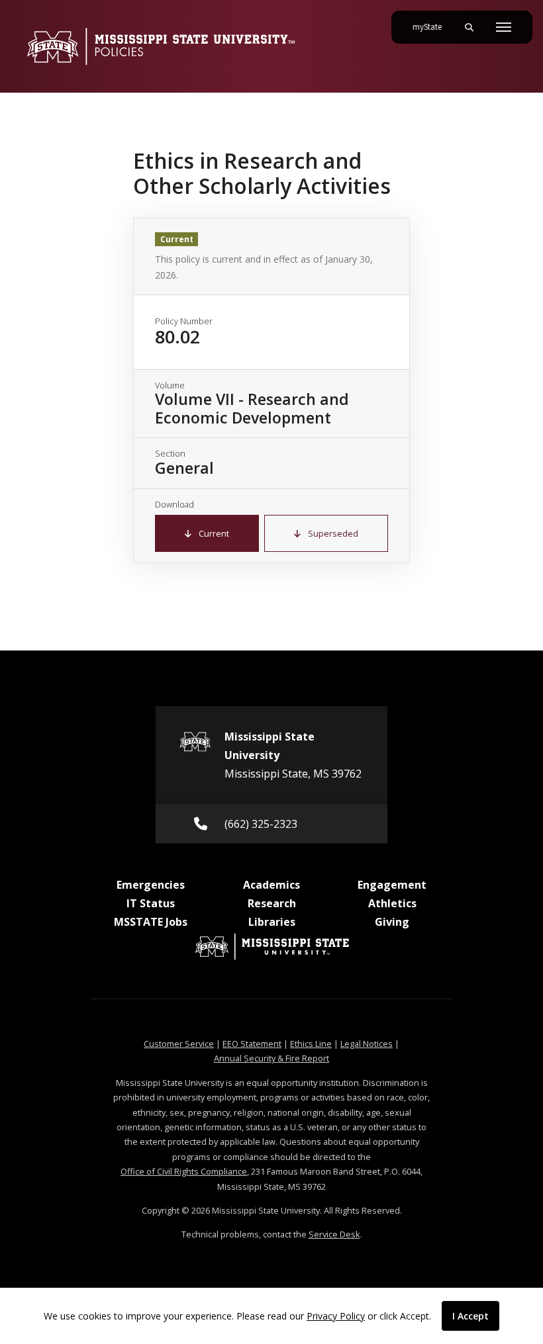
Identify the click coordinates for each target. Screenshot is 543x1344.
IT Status (150, 903)
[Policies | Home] (160, 46)
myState (432, 27)
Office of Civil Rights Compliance (184, 1171)
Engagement (392, 884)
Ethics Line (311, 1044)
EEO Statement (251, 1044)
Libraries (271, 922)
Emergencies (151, 884)
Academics (271, 884)
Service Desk (334, 1234)
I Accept (470, 1316)
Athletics (392, 903)
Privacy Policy (336, 1316)
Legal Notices (366, 1044)
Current (213, 533)
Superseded (332, 533)
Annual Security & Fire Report (271, 1058)
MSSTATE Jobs (150, 922)
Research (272, 903)
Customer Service (179, 1044)
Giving (392, 922)
